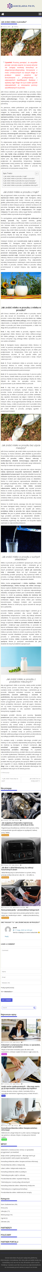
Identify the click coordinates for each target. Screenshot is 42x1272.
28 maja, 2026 (7, 1125)
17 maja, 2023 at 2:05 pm (23, 930)
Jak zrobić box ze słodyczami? (35, 780)
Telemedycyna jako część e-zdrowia (13, 1175)
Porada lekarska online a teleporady (13, 1165)
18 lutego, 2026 (7, 820)
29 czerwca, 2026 (7, 1042)
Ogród (3, 1218)
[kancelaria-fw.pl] (2, 13)
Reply (7, 936)
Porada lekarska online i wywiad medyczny (15, 1179)
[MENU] (40, 14)
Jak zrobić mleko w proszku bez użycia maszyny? (19, 181)
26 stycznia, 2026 (7, 907)
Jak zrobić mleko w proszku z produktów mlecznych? (21, 185)
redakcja (15, 27)
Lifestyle (4, 1054)
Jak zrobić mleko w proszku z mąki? (15, 176)
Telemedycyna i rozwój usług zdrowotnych (15, 1182)
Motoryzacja (5, 772)
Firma (3, 1095)
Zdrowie (4, 1139)
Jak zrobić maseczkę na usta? (10, 780)
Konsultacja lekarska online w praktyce (14, 1172)
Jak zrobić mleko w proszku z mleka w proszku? (19, 178)
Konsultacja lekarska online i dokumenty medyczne (18, 1185)
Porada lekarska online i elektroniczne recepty (16, 1192)
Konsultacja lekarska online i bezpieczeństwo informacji (19, 1161)
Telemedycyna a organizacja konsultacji (14, 1189)
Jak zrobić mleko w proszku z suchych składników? (20, 183)
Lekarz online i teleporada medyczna (13, 1168)
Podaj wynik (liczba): (7, 988)
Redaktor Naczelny (20, 907)
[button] (36, 173)
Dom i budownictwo (7, 1204)
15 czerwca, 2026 (7, 1084)
